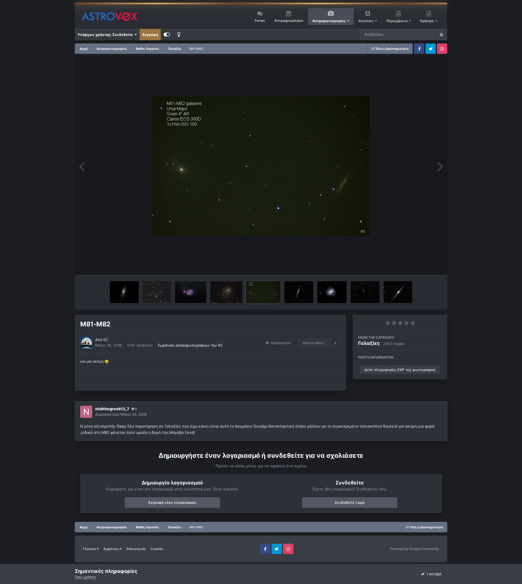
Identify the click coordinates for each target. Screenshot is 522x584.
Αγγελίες (366, 21)
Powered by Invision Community (414, 549)
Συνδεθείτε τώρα (350, 502)
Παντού (422, 34)
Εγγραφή (150, 34)
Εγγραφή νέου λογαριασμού (172, 502)
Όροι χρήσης (85, 577)
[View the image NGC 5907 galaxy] (298, 292)
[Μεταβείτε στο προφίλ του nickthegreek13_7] (86, 412)
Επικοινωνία (136, 549)
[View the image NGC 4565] (398, 292)
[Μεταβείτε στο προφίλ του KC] (86, 343)
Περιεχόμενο (397, 21)
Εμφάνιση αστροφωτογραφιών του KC (190, 345)
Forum (260, 20)
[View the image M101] (226, 292)
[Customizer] (167, 34)
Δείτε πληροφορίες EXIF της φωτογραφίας (400, 369)
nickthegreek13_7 (112, 408)
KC (105, 339)
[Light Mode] (178, 34)
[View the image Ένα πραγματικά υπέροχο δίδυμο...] (365, 292)
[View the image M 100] (331, 292)
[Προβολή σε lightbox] (261, 166)
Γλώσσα (90, 549)
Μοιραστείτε (280, 343)
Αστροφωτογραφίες (329, 21)
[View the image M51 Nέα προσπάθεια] (190, 292)
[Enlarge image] (107, 361)
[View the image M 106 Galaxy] (124, 292)
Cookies (157, 549)
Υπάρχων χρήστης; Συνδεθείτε (105, 34)
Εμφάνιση (112, 549)
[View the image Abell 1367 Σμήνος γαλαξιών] (157, 292)
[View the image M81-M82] (263, 292)
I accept (433, 573)
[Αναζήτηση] (441, 34)
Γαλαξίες (369, 343)
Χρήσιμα (427, 21)
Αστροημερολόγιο (288, 20)
